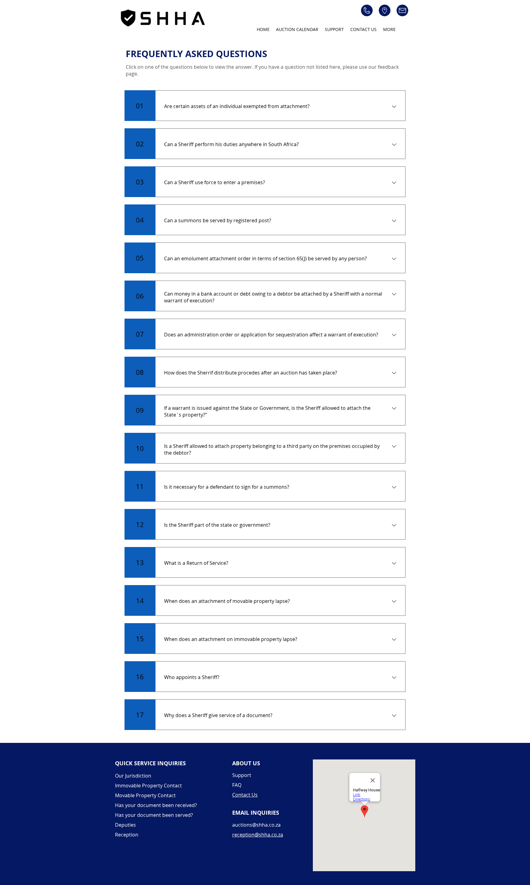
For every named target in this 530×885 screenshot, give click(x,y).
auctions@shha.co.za (256, 824)
